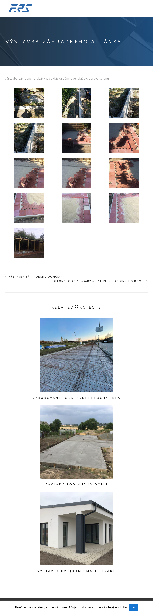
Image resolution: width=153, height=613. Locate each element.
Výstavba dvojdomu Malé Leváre (76, 571)
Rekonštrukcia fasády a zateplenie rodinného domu (99, 281)
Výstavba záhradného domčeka (36, 276)
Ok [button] (134, 607)
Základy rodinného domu (76, 484)
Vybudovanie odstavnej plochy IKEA (76, 398)
